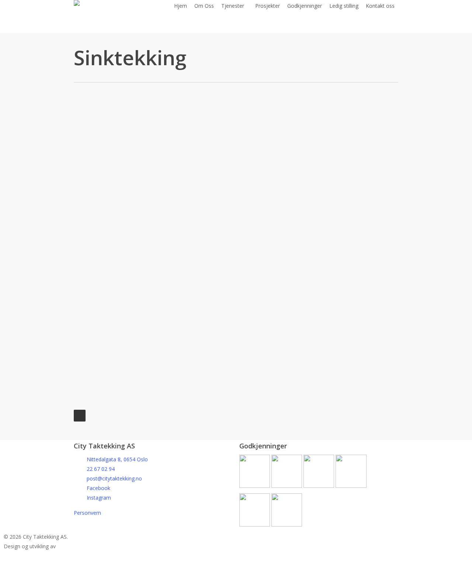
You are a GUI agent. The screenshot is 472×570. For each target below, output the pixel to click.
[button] (236, 565)
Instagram (99, 497)
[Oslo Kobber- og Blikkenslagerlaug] (319, 485)
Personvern (87, 512)
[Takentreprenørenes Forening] (351, 485)
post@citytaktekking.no (114, 478)
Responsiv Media (91, 546)
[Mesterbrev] (254, 485)
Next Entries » (80, 416)
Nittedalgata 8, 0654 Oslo (117, 459)
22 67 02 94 (101, 468)
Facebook (98, 488)
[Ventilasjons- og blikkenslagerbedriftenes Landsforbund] (286, 485)
